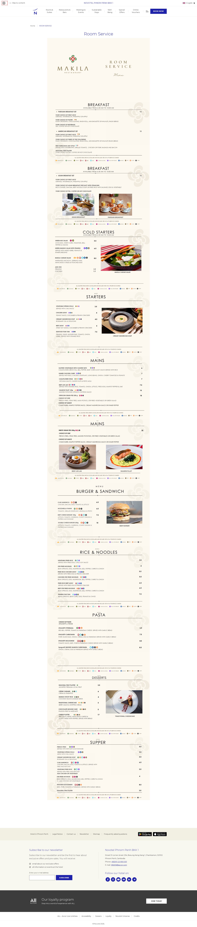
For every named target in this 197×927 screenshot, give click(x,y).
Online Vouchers (136, 11)
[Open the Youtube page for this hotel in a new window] (118, 879)
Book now (158, 11)
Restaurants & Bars (64, 11)
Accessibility (86, 916)
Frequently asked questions (115, 834)
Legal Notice (57, 834)
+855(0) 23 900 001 (119, 862)
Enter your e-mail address (38, 873)
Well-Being (110, 11)
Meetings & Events (80, 11)
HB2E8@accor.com (119, 865)
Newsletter (84, 834)
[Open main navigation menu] (147, 11)
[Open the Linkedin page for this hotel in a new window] (129, 879)
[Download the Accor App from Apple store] (160, 834)
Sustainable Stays (96, 11)
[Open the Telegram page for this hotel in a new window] (134, 879)
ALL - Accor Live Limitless (67, 916)
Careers (98, 916)
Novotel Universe (123, 916)
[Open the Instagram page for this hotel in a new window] (113, 879)
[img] (35, 11)
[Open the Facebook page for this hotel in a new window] (108, 879)
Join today (156, 901)
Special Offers (122, 11)
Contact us (71, 834)
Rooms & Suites (49, 11)
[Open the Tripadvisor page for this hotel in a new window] (124, 879)
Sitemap (96, 834)
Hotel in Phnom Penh (39, 834)
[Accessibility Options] (4, 3)
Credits (137, 916)
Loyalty (108, 916)
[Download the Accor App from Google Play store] (145, 834)
